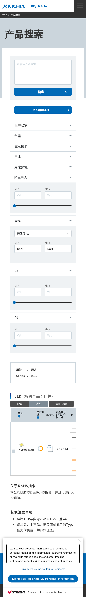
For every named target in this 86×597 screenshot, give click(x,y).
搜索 (41, 91)
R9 (16, 317)
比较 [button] (20, 404)
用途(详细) (22, 167)
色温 (17, 135)
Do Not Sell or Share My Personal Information (43, 578)
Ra (16, 270)
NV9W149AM (26, 449)
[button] (61, 404)
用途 (17, 156)
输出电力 (20, 177)
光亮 (17, 220)
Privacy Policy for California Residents (43, 569)
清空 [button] (39, 404)
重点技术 (20, 146)
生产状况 (20, 125)
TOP (4, 15)
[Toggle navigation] (80, 6)
